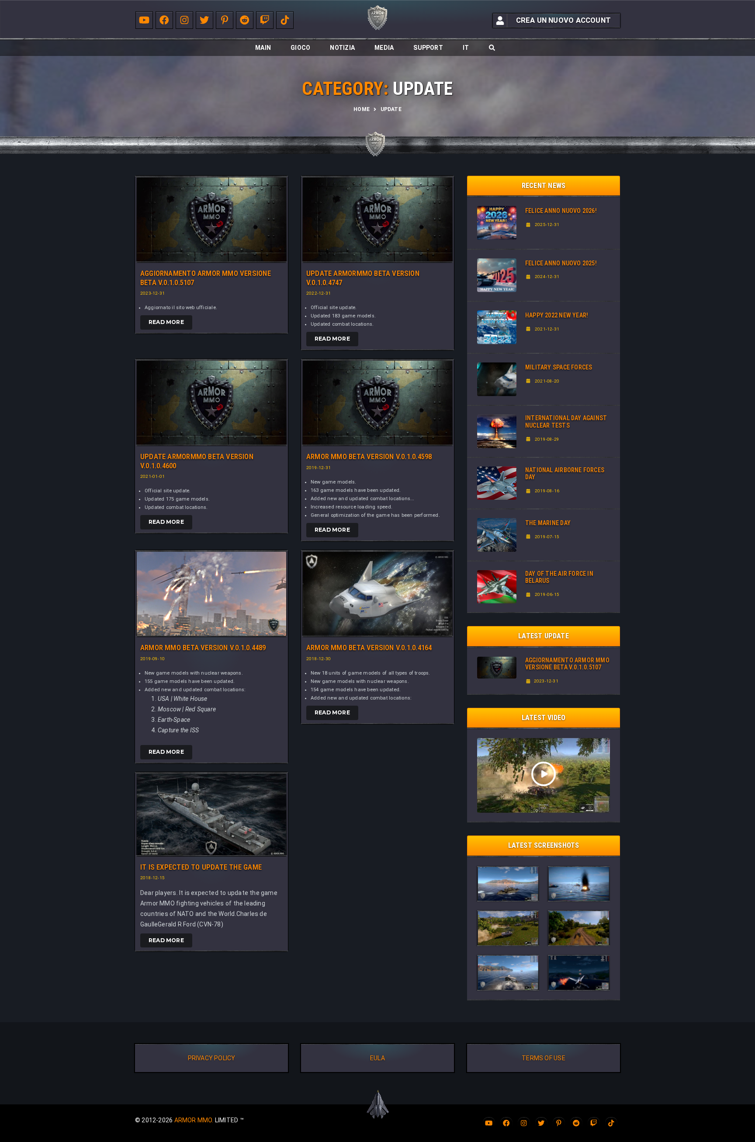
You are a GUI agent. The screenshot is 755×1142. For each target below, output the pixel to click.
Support (428, 47)
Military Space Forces (558, 367)
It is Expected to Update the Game (201, 867)
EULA (377, 1058)
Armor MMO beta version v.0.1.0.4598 (369, 456)
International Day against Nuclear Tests (566, 421)
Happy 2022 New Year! (556, 315)
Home (361, 109)
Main (263, 47)
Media (384, 47)
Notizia (342, 47)
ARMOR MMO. (194, 1120)
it (466, 47)
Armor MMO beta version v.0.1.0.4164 (369, 647)
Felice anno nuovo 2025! (561, 263)
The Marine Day (548, 522)
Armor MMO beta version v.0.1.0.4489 (203, 647)
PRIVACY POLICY (212, 1058)
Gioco (300, 47)
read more (166, 322)
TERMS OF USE (543, 1058)
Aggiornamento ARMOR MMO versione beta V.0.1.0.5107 (567, 664)
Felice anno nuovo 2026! (561, 210)
